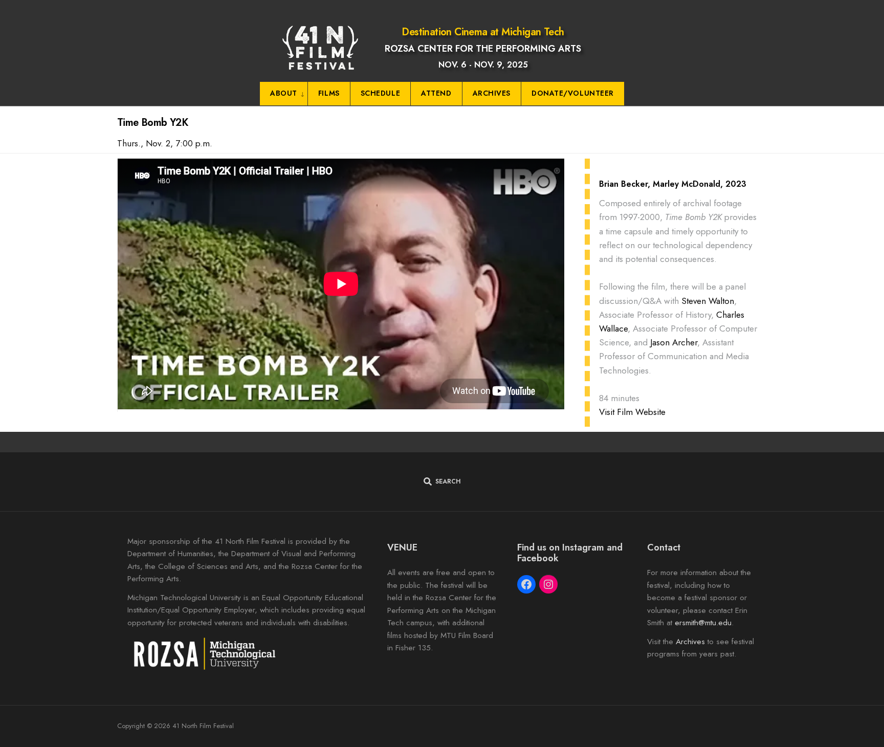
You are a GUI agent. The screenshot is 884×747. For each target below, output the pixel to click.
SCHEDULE (380, 93)
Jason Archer (673, 342)
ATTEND (436, 93)
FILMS (329, 93)
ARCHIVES (492, 93)
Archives (690, 641)
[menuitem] (284, 94)
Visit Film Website (632, 412)
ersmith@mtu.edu (703, 622)
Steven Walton (707, 301)
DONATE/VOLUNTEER (573, 93)
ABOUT (283, 93)
